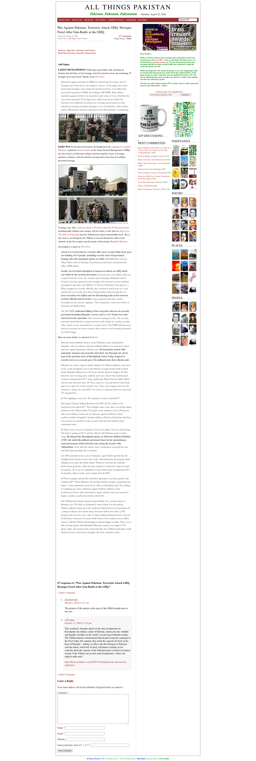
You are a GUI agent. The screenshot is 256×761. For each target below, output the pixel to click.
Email (61, 733)
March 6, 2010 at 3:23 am (77, 602)
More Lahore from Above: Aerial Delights (154, 163)
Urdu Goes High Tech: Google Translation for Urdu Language (154, 177)
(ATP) (96, 758)
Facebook (80, 50)
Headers (142, 19)
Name (61, 727)
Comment (62, 692)
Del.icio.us (62, 50)
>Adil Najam (71, 38)
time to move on (162, 62)
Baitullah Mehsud (119, 241)
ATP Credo (100, 19)
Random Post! (90, 53)
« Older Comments (66, 592)
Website (61, 739)
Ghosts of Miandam (145, 185)
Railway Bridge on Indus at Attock (151, 156)
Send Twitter (90, 50)
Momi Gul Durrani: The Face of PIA (151, 189)
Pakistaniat (155, 85)
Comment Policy (116, 19)
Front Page (64, 19)
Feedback (131, 19)
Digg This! (71, 50)
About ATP (77, 19)
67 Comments (125, 36)
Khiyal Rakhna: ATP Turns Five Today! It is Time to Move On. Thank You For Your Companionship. (154, 150)
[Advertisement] (94, 556)
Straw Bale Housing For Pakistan (150, 182)
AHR (67, 619)
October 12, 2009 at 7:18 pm (78, 622)
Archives (88, 19)
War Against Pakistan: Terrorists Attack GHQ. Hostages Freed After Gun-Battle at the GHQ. (94, 29)
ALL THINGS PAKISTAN (128, 6)
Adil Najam (141, 758)
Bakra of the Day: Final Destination (151, 159)
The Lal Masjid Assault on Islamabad (152, 172)
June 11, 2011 (157, 60)
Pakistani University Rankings (149, 169)
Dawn (95, 337)
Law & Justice (82, 38)
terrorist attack (83, 149)
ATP (158, 66)
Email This (62, 53)
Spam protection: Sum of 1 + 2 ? (72, 745)
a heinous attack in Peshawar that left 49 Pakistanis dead (102, 227)
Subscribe (80, 53)
